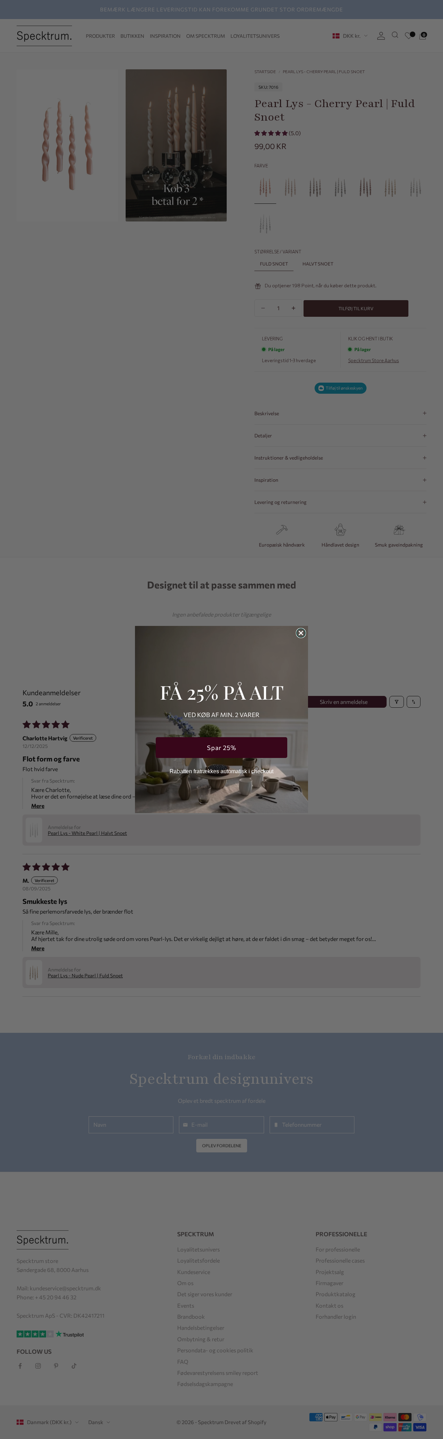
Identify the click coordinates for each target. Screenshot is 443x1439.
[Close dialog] (301, 633)
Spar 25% (221, 747)
